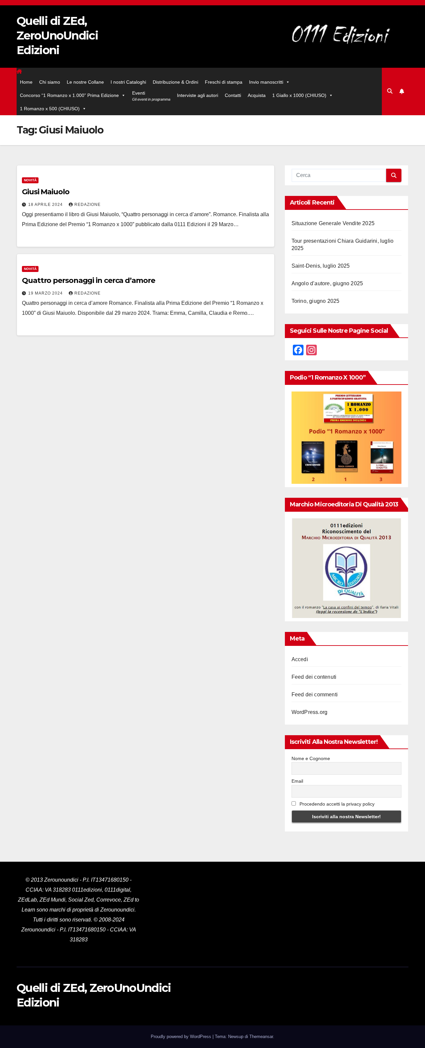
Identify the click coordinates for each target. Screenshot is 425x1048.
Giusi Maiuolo (45, 191)
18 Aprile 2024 (46, 204)
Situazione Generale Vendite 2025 (333, 223)
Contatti (233, 95)
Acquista (257, 95)
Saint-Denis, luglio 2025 (321, 266)
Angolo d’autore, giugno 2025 (327, 283)
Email (297, 781)
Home (26, 82)
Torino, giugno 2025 (316, 301)
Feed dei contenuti (314, 677)
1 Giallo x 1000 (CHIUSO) (299, 95)
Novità (30, 180)
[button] (389, 91)
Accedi (300, 659)
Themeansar (261, 1036)
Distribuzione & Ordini (175, 82)
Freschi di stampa (223, 82)
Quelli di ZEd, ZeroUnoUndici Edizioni (57, 35)
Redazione (87, 204)
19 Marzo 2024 (46, 293)
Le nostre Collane (85, 82)
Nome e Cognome (311, 758)
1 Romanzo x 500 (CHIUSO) (50, 108)
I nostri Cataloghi (128, 82)
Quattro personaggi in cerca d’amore (88, 280)
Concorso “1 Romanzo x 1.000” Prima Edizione (69, 95)
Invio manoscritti (266, 82)
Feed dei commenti (315, 694)
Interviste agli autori (197, 95)
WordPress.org (310, 712)
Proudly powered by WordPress (181, 1036)
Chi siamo (49, 82)
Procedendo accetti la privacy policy (336, 804)
